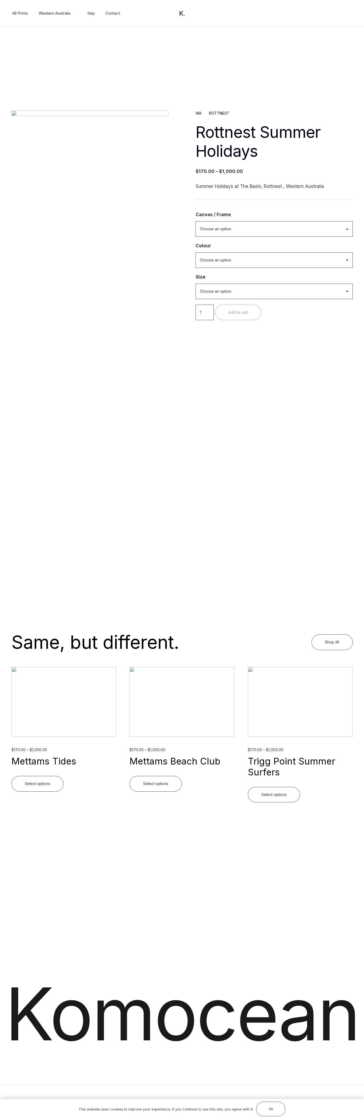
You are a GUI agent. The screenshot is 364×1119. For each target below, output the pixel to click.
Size (200, 277)
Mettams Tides (43, 761)
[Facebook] (337, 13)
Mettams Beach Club (175, 761)
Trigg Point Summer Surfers (291, 767)
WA (198, 113)
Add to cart (238, 312)
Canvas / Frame (213, 214)
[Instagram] (346, 13)
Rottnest (219, 113)
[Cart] (323, 13)
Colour (203, 245)
